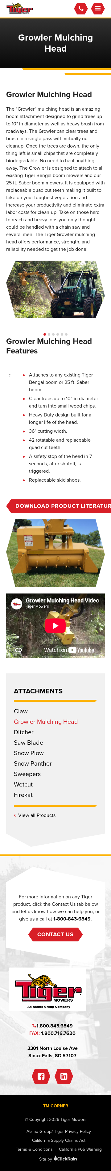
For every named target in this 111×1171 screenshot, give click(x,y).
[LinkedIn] (64, 1076)
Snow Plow (29, 753)
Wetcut (23, 784)
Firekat (23, 795)
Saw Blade (28, 743)
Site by (46, 1159)
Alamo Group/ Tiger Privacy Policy (59, 1131)
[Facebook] (41, 1076)
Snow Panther (33, 763)
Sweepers (27, 774)
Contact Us (55, 934)
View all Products (37, 815)
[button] (44, 334)
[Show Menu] (98, 8)
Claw (21, 711)
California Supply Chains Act (58, 1140)
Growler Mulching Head (46, 722)
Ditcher (24, 732)
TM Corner (55, 1106)
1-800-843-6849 (72, 919)
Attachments (38, 691)
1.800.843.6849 (54, 1026)
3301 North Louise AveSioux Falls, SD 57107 (52, 1052)
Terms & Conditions (34, 1149)
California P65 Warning (80, 1149)
